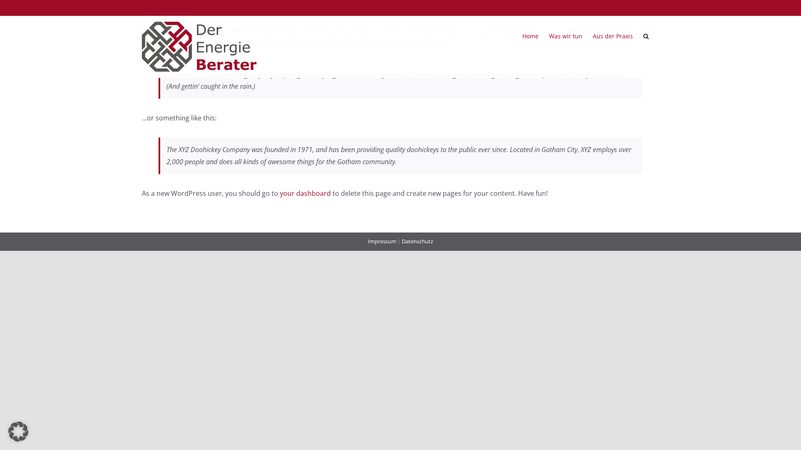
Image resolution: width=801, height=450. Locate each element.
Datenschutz (417, 241)
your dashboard (305, 193)
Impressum (382, 241)
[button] (646, 35)
